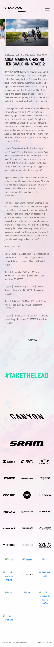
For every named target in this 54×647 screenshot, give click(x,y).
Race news (42, 55)
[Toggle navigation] (47, 11)
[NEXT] (47, 340)
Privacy (41, 642)
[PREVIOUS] (7, 340)
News (32, 55)
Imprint (49, 642)
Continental (22, 55)
